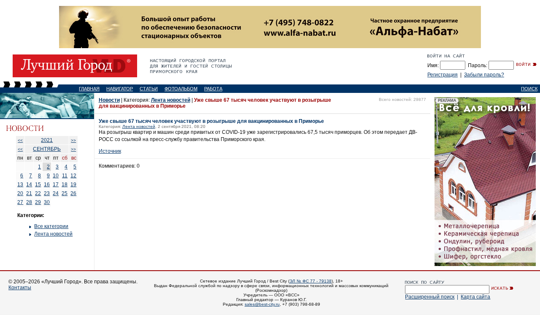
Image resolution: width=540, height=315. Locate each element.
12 (73, 176)
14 (29, 184)
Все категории (51, 226)
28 (29, 202)
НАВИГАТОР (119, 88)
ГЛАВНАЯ (89, 88)
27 (20, 202)
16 (47, 184)
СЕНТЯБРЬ (47, 149)
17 (56, 184)
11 (65, 176)
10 (56, 176)
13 (20, 184)
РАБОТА (213, 88)
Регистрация (442, 75)
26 (73, 193)
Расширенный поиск (429, 297)
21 (29, 193)
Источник (110, 151)
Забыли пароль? (484, 75)
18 (65, 184)
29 (38, 202)
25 (65, 193)
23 (47, 193)
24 (56, 193)
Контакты (19, 288)
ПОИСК (529, 88)
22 (38, 193)
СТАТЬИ (149, 88)
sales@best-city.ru (262, 304)
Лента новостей (53, 234)
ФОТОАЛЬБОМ (181, 88)
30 (47, 202)
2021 (47, 140)
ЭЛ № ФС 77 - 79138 (310, 281)
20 (20, 193)
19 (73, 184)
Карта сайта (475, 297)
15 (38, 184)
